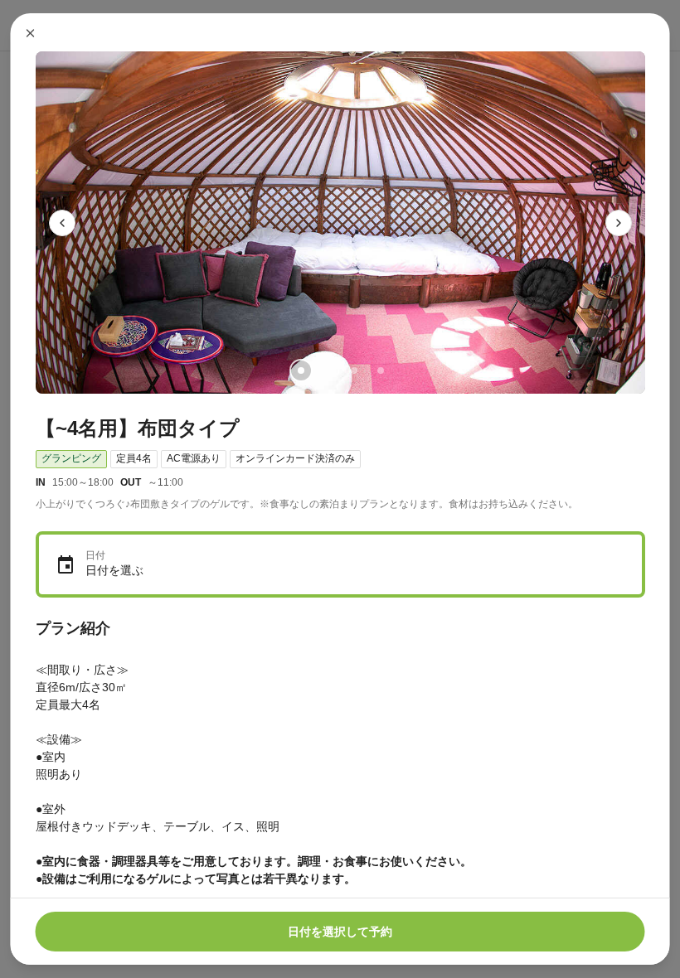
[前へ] (62, 223)
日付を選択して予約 (340, 931)
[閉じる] (30, 33)
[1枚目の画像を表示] (300, 370)
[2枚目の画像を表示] (327, 370)
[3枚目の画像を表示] (353, 370)
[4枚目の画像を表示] (380, 370)
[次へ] (618, 223)
